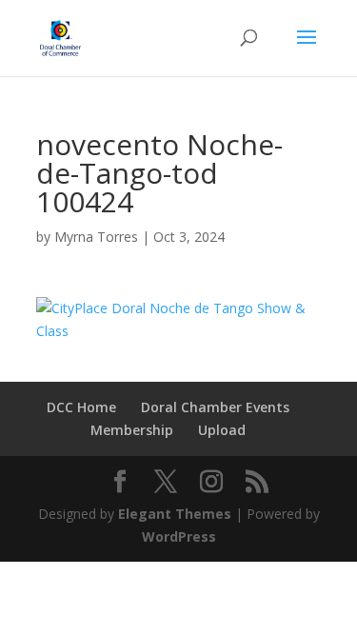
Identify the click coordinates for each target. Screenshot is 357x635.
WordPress (179, 536)
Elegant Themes (174, 514)
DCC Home (81, 407)
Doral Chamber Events (215, 407)
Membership (131, 430)
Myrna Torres (96, 237)
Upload (222, 430)
